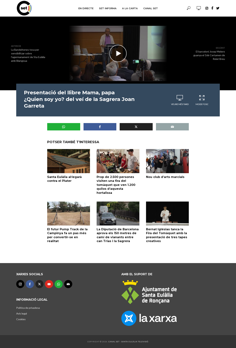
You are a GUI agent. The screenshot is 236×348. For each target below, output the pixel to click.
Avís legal (21, 313)
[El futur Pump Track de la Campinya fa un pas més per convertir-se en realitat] (68, 213)
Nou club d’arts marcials (165, 177)
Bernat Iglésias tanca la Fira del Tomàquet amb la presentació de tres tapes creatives (166, 235)
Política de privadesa (28, 307)
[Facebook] (30, 284)
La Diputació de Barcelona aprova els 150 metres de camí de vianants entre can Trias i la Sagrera (118, 235)
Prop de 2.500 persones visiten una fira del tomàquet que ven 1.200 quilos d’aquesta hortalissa (116, 185)
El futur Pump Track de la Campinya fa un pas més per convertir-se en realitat (67, 235)
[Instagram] (20, 284)
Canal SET (150, 8)
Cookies (21, 319)
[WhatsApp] (59, 284)
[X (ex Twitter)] (39, 284)
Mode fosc (202, 104)
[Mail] (68, 284)
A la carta (130, 8)
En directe (85, 8)
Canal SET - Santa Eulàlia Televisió (128, 341)
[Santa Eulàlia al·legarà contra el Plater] (68, 161)
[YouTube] (49, 284)
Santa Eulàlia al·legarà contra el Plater (64, 179)
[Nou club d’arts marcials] (167, 161)
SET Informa (108, 8)
